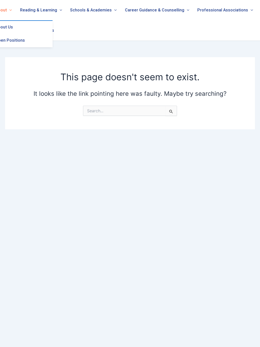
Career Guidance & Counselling (154, 10)
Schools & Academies (91, 10)
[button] (9, 10)
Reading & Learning (38, 10)
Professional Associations (222, 10)
